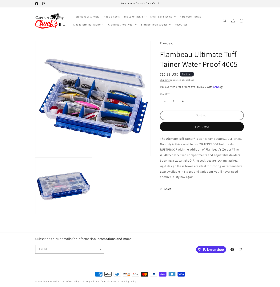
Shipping (165, 79)
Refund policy (72, 281)
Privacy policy (90, 281)
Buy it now (202, 126)
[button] (135, 17)
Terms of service (109, 281)
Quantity (165, 94)
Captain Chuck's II (52, 281)
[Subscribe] (99, 249)
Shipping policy (128, 281)
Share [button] (167, 189)
